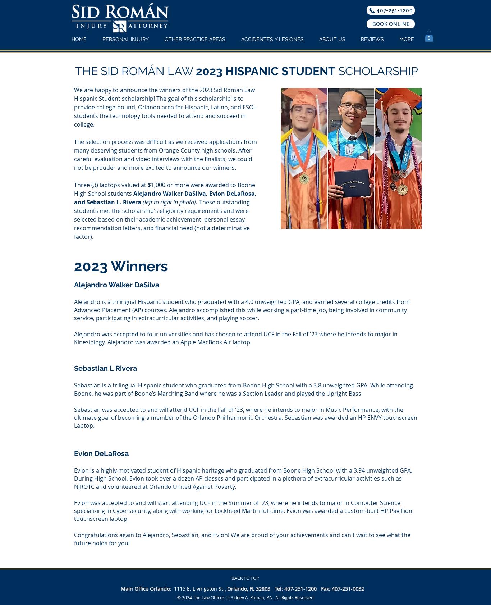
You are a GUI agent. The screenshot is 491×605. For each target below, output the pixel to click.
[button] (429, 36)
